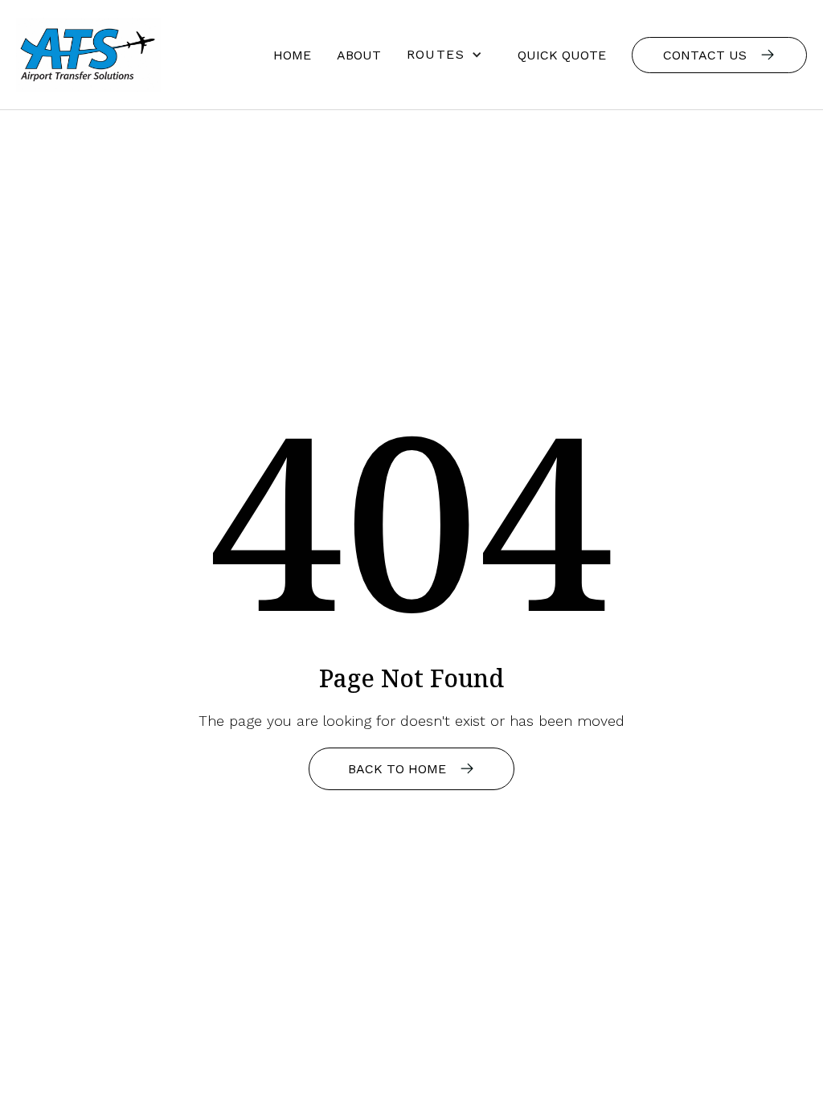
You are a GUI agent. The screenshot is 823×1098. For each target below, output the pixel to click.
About (359, 55)
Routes (436, 54)
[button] (449, 55)
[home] (88, 55)
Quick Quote (562, 55)
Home (292, 55)
